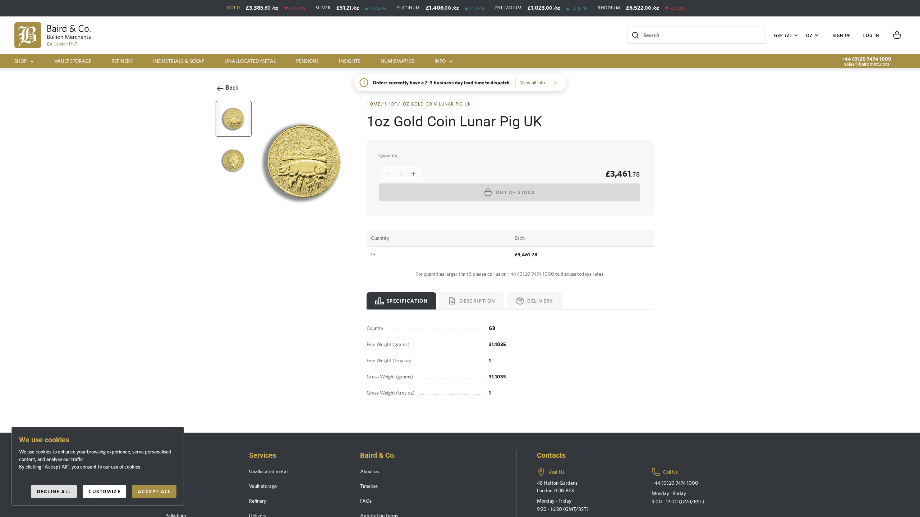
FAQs (366, 501)
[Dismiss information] (556, 83)
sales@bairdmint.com (866, 63)
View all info (532, 82)
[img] (52, 35)
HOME (374, 104)
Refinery (122, 61)
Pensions (307, 61)
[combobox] (786, 35)
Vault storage (72, 61)
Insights (349, 61)
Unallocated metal (250, 61)
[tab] (401, 300)
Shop (20, 61)
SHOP (391, 104)
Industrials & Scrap (178, 61)
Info (440, 61)
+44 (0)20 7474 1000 (866, 58)
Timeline (369, 486)
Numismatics (397, 61)
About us (369, 471)
